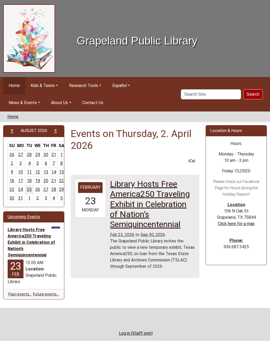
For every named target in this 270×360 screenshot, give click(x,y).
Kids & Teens (43, 85)
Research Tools (83, 85)
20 (46, 180)
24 (20, 189)
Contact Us (92, 102)
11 (29, 171)
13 (46, 171)
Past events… (20, 294)
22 (61, 180)
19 (37, 180)
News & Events (23, 102)
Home (14, 85)
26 (11, 154)
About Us (59, 102)
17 (20, 180)
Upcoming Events (24, 216)
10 (20, 171)
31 (53, 154)
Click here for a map (236, 223)
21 (53, 180)
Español (119, 85)
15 (61, 171)
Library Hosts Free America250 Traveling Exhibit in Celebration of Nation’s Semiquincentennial (31, 242)
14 (53, 171)
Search (253, 94)
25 (29, 189)
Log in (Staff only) (136, 333)
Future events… (46, 294)
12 (37, 171)
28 (29, 154)
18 (29, 180)
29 (37, 154)
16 (11, 180)
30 (46, 154)
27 (20, 154)
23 (11, 189)
